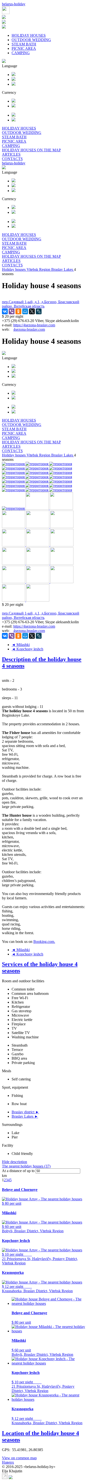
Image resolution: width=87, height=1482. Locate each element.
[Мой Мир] (25, 311)
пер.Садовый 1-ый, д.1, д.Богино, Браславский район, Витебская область (40, 304)
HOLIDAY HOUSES (29, 35)
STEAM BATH (24, 44)
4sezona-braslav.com (29, 329)
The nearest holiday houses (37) (26, 1166)
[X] (32, 311)
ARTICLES (11, 154)
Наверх (8, 1462)
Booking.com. (44, 941)
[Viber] (11, 311)
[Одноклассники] (18, 311)
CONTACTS (12, 159)
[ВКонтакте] (5, 311)
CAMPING (21, 53)
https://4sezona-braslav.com (34, 325)
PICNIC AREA (24, 48)
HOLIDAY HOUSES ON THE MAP (31, 150)
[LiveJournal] (39, 311)
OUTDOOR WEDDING (31, 40)
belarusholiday (13, 4)
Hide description (14, 1162)
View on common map (19, 1458)
